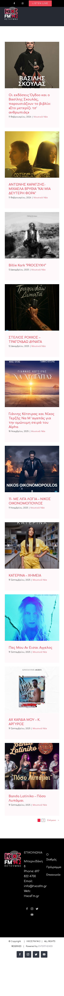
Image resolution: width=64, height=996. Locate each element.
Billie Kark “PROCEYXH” (27, 265)
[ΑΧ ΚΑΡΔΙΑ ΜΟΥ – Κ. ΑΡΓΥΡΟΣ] (32, 689)
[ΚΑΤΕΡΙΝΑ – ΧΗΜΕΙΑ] (32, 545)
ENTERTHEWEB (45, 946)
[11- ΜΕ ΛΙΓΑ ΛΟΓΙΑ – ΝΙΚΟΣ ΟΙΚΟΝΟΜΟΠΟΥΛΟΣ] (32, 469)
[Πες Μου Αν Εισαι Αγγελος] (32, 617)
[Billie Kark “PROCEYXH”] (32, 235)
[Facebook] (27, 908)
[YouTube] (32, 914)
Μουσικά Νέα (41, 117)
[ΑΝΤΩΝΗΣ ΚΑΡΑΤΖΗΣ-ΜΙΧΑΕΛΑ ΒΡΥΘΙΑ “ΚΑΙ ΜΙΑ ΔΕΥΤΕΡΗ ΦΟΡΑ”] (32, 154)
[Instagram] (32, 908)
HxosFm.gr (31, 896)
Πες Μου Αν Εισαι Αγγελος (30, 647)
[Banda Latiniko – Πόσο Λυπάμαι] (32, 766)
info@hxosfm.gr (35, 886)
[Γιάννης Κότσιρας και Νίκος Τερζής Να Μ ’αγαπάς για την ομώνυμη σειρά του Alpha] (32, 384)
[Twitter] (37, 908)
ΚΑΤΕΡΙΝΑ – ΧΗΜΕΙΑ (25, 575)
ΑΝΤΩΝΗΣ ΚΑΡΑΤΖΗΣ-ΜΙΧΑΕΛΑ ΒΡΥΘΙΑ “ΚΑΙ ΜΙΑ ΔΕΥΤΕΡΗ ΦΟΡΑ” (30, 189)
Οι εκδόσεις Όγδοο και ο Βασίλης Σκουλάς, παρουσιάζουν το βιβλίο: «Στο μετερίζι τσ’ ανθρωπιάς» (30, 103)
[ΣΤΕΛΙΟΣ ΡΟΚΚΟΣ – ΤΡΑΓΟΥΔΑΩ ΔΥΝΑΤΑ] (32, 307)
